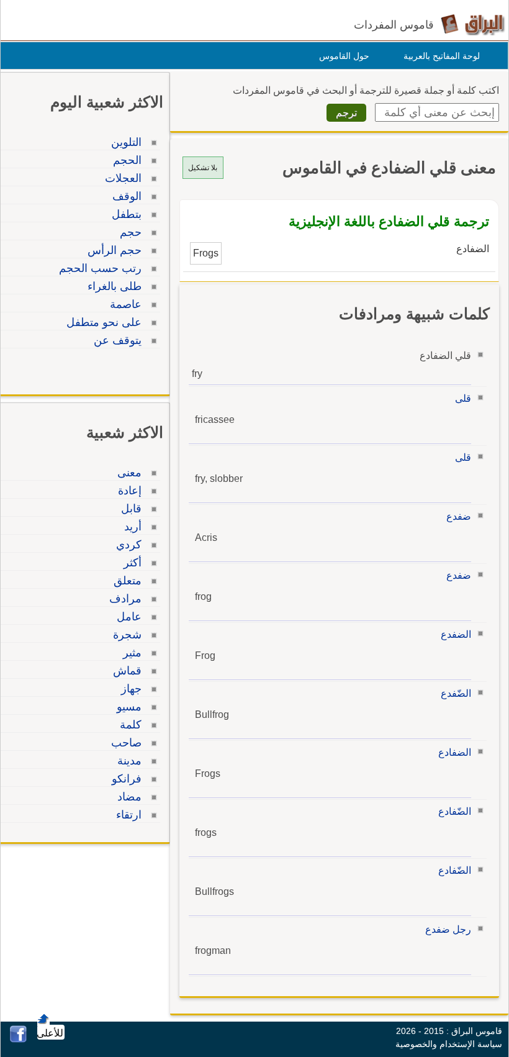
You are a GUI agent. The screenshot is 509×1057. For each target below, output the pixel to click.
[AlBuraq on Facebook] (18, 1039)
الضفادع (454, 752)
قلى (463, 398)
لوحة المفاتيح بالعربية (441, 56)
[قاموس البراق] (472, 23)
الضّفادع (454, 811)
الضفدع (456, 634)
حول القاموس (344, 56)
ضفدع (458, 516)
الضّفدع (456, 693)
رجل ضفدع (448, 929)
